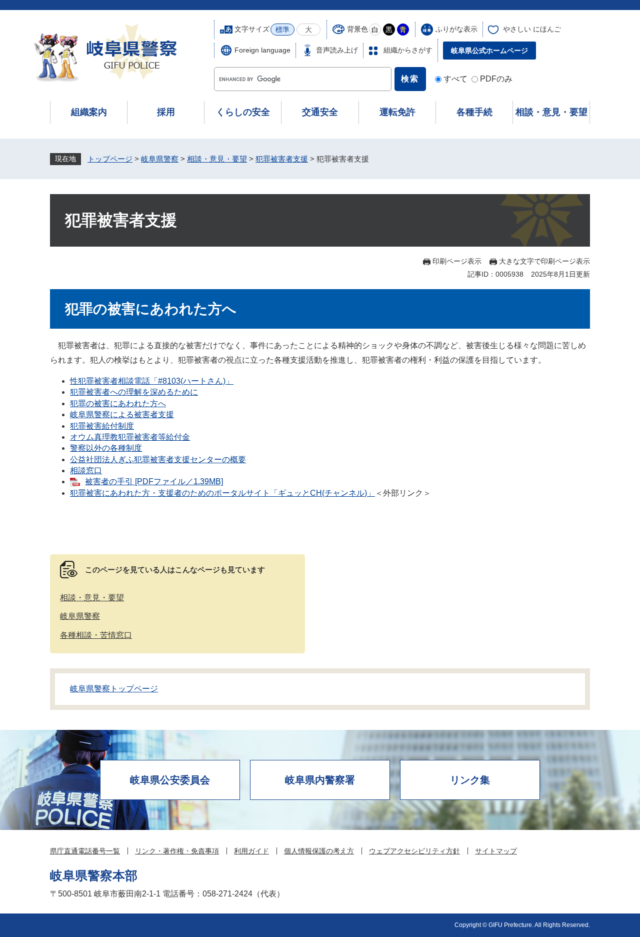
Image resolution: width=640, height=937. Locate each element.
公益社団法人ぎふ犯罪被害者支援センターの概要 (158, 459)
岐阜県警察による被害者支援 (122, 414)
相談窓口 (86, 470)
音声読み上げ (337, 50)
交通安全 (320, 112)
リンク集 (470, 779)
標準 (283, 30)
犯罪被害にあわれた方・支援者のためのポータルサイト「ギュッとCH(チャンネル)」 (222, 493)
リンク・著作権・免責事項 (177, 851)
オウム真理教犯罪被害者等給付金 (130, 437)
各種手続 (474, 112)
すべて (456, 79)
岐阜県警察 (159, 159)
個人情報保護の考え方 (319, 851)
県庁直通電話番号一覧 (85, 851)
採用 (166, 112)
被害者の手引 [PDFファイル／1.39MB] (154, 481)
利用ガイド (251, 851)
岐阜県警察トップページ (114, 688)
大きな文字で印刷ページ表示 (544, 261)
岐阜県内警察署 (320, 779)
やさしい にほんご (532, 29)
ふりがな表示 (457, 29)
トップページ (110, 159)
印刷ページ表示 (457, 261)
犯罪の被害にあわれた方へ (118, 403)
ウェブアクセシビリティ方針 (414, 851)
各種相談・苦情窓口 (96, 635)
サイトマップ (496, 851)
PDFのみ (496, 79)
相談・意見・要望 (552, 112)
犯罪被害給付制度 (102, 426)
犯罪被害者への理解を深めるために (134, 392)
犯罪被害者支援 (282, 159)
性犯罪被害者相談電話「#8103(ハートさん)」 (152, 381)
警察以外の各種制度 (106, 448)
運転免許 (398, 112)
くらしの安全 (243, 112)
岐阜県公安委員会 (170, 779)
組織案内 (89, 112)
